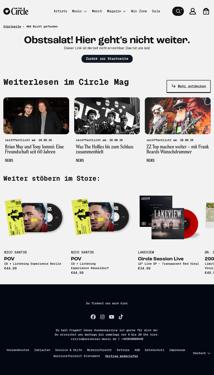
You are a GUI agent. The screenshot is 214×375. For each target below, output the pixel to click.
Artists (60, 11)
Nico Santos (15, 252)
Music (77, 11)
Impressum (177, 350)
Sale (156, 11)
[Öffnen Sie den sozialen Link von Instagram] (102, 316)
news (9, 160)
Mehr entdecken (192, 86)
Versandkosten (17, 350)
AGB (137, 350)
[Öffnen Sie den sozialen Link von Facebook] (93, 316)
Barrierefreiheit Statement (77, 356)
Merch (97, 11)
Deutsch (199, 353)
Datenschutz (154, 350)
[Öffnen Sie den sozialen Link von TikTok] (120, 316)
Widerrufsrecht (99, 350)
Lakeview (146, 252)
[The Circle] (15, 11)
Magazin (114, 11)
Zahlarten (42, 350)
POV (9, 259)
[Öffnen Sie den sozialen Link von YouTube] (111, 316)
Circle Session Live (160, 259)
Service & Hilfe (68, 350)
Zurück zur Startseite (107, 59)
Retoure (123, 350)
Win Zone (139, 11)
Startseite (12, 26)
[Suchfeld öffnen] (178, 11)
